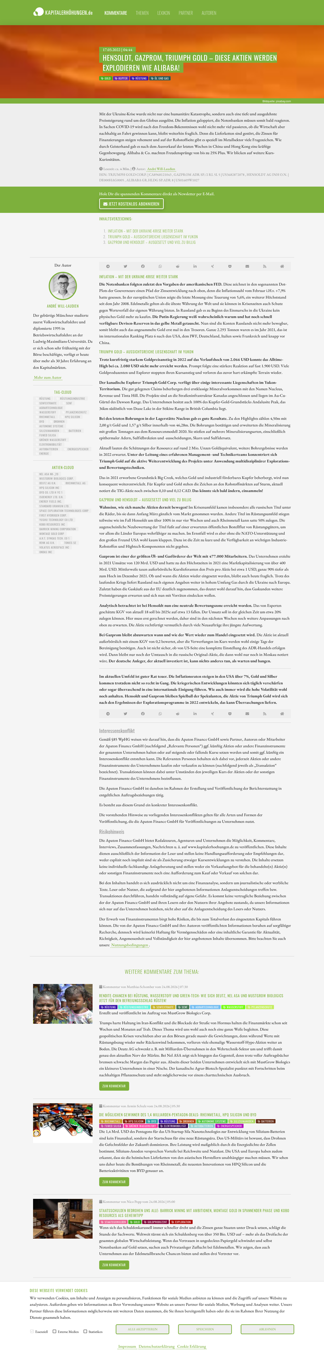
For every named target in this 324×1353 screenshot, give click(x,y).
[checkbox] (32, 1331)
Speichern (205, 1329)
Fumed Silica (47, 435)
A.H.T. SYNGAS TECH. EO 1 (54, 538)
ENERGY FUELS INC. (50, 501)
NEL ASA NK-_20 (48, 474)
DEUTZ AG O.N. (47, 483)
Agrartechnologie (51, 408)
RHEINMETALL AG (75, 483)
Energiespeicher (78, 449)
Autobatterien (48, 449)
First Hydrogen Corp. (53, 515)
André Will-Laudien (161, 169)
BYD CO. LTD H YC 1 (51, 492)
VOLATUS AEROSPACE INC (54, 547)
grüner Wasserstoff (52, 440)
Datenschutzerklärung (157, 1346)
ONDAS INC (45, 552)
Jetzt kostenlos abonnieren (134, 204)
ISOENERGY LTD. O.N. (51, 497)
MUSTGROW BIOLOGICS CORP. (56, 478)
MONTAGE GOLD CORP (51, 534)
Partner (186, 12)
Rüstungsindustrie (72, 398)
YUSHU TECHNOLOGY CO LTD (56, 520)
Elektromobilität (50, 444)
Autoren (209, 12)
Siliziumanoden (49, 431)
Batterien (74, 431)
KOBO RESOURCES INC (52, 524)
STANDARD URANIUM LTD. (54, 506)
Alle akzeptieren (142, 1329)
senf (68, 403)
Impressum (127, 1346)
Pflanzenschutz (76, 412)
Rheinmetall (47, 417)
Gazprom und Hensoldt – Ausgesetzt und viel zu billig (152, 242)
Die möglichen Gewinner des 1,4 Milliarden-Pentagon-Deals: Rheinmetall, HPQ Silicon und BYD (177, 1114)
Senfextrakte (48, 403)
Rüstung (44, 398)
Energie (44, 453)
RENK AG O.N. (47, 543)
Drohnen (59, 421)
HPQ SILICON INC (49, 488)
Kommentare (115, 12)
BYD (41, 421)
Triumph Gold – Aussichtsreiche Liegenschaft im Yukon (153, 236)
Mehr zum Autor (47, 377)
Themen (142, 12)
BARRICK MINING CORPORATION (57, 529)
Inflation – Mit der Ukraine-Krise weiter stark (145, 231)
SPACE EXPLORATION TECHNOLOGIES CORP (64, 511)
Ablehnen (267, 1329)
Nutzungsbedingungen (129, 944)
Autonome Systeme (51, 426)
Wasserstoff (47, 412)
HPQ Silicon (72, 417)
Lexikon (163, 12)
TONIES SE (69, 543)
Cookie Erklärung (191, 1346)
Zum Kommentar (114, 1086)
